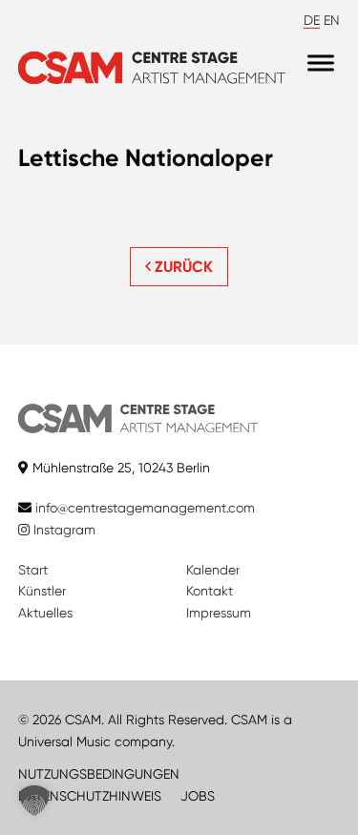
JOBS (197, 796)
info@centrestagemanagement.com (145, 507)
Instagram (62, 529)
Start (33, 569)
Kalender (213, 569)
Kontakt (209, 590)
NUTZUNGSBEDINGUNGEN (98, 774)
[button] (34, 800)
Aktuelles (45, 612)
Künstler (42, 590)
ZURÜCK (182, 267)
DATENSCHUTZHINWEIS (89, 796)
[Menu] (320, 63)
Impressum (218, 612)
